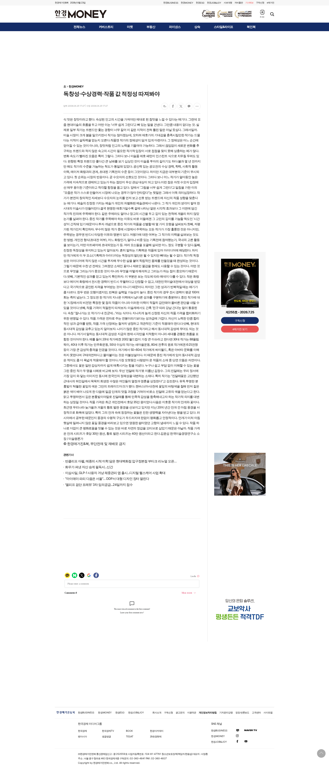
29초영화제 (155, 736)
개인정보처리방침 (208, 712)
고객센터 (256, 712)
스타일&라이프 (223, 27)
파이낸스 (175, 27)
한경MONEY (76, 86)
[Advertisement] (164, 57)
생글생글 (106, 736)
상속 (197, 27)
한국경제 (82, 730)
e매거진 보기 (240, 329)
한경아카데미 (156, 730)
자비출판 (239, 2)
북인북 (251, 27)
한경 (170, 2)
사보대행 (228, 2)
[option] (227, 14)
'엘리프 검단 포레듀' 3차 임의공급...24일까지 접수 (98, 485)
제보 (249, 2)
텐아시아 (82, 736)
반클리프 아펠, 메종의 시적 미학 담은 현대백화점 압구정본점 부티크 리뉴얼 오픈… (121, 461)
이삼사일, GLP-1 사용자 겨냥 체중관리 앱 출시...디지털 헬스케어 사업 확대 (115, 473)
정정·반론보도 (242, 712)
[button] (262, 13)
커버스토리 (106, 27)
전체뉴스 (79, 27)
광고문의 (180, 712)
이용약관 (191, 712)
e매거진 (270, 2)
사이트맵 (268, 712)
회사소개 (156, 712)
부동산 (151, 27)
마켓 (130, 27)
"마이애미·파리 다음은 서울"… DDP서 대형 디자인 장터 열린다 (107, 479)
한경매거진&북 (61, 2)
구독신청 (260, 2)
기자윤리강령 (226, 712)
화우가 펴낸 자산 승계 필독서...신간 (89, 467)
